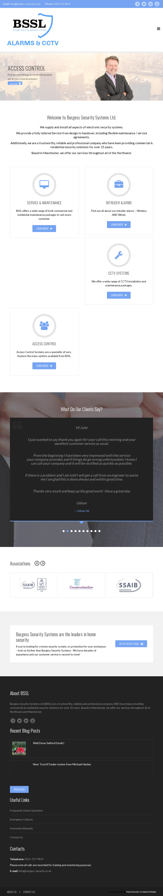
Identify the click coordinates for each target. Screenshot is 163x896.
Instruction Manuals (21, 828)
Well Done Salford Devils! (48, 743)
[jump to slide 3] (83, 97)
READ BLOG (19, 789)
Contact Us (16, 837)
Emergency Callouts (21, 819)
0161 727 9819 (62, 3)
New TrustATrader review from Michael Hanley (62, 764)
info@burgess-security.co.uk (25, 3)
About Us (11, 892)
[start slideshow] (71, 97)
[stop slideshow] (91, 97)
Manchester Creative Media (141, 891)
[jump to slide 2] (80, 97)
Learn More (42, 228)
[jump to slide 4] (87, 97)
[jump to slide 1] (76, 97)
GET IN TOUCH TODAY (129, 644)
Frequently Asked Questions (26, 810)
